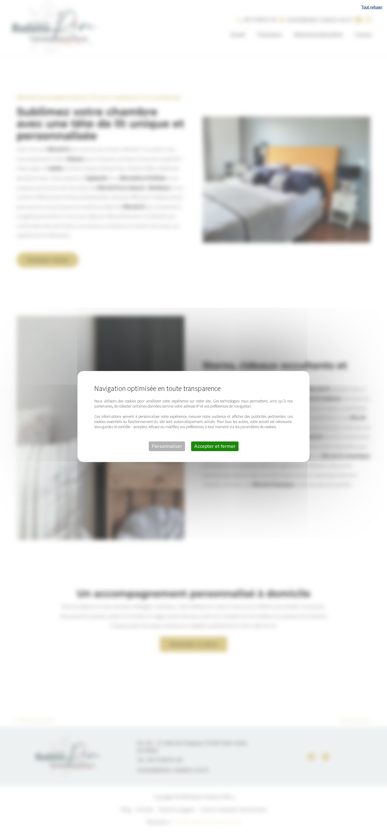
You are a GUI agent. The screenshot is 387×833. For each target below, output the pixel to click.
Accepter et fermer (215, 446)
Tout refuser (371, 7)
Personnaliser (167, 446)
